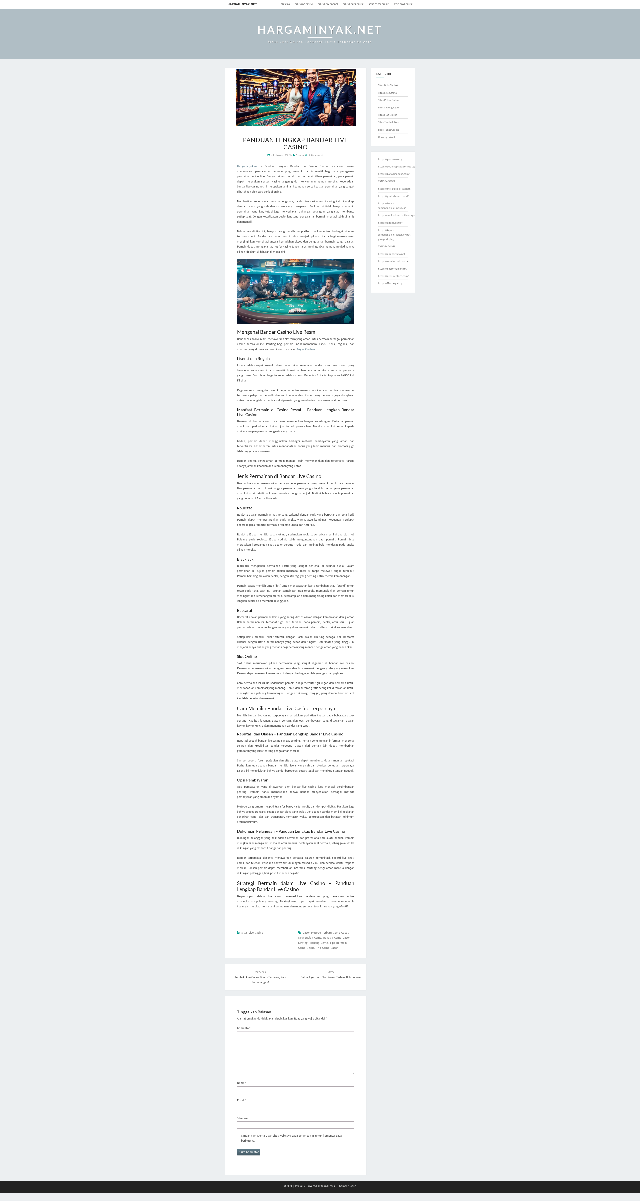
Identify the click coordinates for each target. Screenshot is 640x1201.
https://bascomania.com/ (392, 268)
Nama (241, 1083)
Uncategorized (386, 137)
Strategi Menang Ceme (313, 943)
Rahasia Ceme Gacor (336, 937)
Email (241, 1100)
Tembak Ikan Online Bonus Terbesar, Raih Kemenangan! (260, 977)
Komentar (244, 1028)
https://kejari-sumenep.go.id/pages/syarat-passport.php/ (395, 234)
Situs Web (243, 1118)
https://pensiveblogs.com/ (393, 276)
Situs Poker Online (353, 4)
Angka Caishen (306, 349)
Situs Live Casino (304, 4)
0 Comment (316, 154)
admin (300, 154)
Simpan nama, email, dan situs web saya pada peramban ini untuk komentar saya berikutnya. (291, 1138)
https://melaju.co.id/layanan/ (395, 188)
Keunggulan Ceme (309, 937)
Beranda (285, 4)
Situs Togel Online (378, 4)
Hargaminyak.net (242, 4)
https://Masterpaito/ (390, 283)
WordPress (328, 1185)
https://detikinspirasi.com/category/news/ (402, 166)
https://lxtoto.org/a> (390, 222)
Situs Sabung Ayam (389, 107)
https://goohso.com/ (390, 159)
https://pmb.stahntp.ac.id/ (393, 196)
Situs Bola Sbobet (328, 4)
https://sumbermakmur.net (394, 261)
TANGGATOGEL (387, 181)
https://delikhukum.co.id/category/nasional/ (403, 215)
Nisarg (352, 1185)
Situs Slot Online (403, 4)
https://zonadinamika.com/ (394, 173)
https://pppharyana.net (391, 254)
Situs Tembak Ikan (388, 122)
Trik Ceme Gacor (327, 948)
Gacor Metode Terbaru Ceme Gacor (325, 932)
